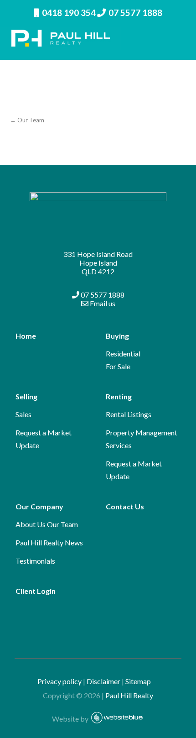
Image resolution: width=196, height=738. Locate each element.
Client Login (35, 590)
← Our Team (27, 120)
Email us (101, 303)
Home (25, 335)
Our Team (62, 524)
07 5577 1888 (135, 12)
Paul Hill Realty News (49, 542)
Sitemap (142, 681)
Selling (26, 396)
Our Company (39, 506)
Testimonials (35, 560)
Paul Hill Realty (129, 695)
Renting (119, 396)
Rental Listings (128, 414)
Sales (23, 414)
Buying (117, 335)
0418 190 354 (69, 12)
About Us (30, 524)
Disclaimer (103, 681)
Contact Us (125, 506)
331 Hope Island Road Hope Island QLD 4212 (98, 263)
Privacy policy (59, 681)
